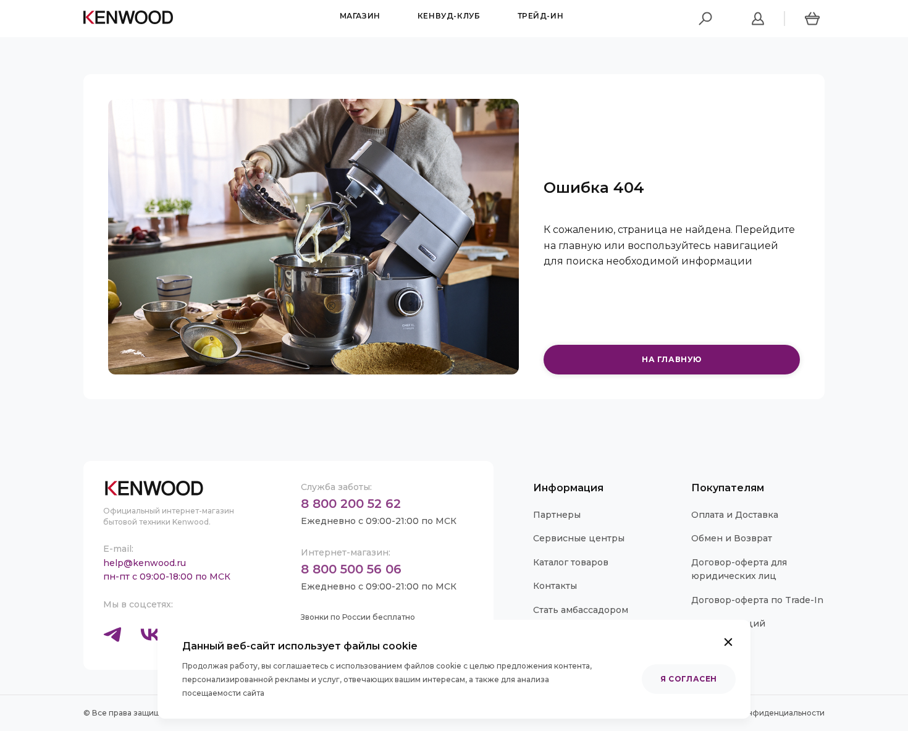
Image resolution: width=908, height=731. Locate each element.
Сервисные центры (578, 538)
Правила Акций (728, 623)
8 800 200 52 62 (351, 503)
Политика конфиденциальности (762, 712)
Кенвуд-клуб (449, 15)
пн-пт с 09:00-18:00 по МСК (166, 576)
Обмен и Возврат (731, 538)
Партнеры (557, 514)
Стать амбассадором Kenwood (580, 616)
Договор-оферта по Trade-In (757, 600)
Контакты (555, 585)
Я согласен (688, 678)
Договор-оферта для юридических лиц (739, 569)
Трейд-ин (541, 15)
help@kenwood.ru (144, 562)
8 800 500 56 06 (351, 569)
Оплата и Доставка (734, 514)
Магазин (360, 15)
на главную (672, 359)
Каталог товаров (570, 562)
